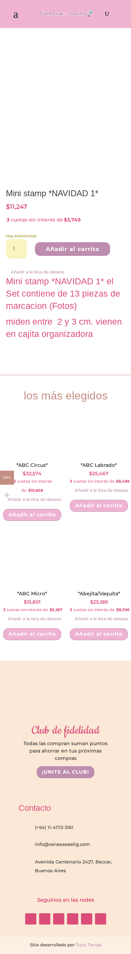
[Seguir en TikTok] (72, 919)
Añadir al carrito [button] (32, 514)
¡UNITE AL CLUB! (65, 772)
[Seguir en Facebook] (44, 919)
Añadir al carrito (72, 249)
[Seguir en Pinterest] (100, 919)
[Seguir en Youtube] (58, 919)
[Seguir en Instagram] (30, 919)
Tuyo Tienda (88, 944)
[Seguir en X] (86, 919)
